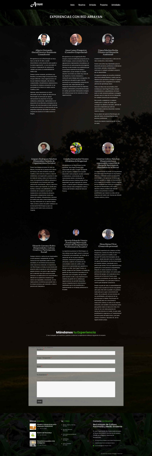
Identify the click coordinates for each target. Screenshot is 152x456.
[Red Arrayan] (37, 4)
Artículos (92, 4)
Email (39, 366)
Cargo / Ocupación (44, 358)
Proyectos (104, 4)
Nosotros (81, 4)
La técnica (65, 439)
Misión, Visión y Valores (69, 425)
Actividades (116, 4)
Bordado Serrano (67, 429)
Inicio (72, 4)
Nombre (40, 349)
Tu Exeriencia (42, 375)
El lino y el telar (67, 443)
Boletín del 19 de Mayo (44, 433)
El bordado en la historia (69, 434)
